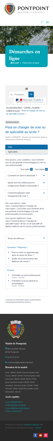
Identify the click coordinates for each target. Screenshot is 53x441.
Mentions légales (31, 424)
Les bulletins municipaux (18, 408)
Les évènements (14, 402)
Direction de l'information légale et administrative (24, 300)
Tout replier (25, 169)
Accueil (16, 63)
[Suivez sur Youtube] (40, 435)
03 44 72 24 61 (13, 357)
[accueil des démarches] (26, 88)
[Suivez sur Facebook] (35, 435)
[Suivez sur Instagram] (46, 435)
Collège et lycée (13, 111)
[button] (26, 175)
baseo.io (28, 302)
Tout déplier (40, 169)
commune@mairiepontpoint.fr (20, 362)
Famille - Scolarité (32, 107)
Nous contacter (14, 411)
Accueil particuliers (14, 107)
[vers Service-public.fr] (30, 101)
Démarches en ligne (16, 405)
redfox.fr (37, 427)
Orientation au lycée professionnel (26, 275)
